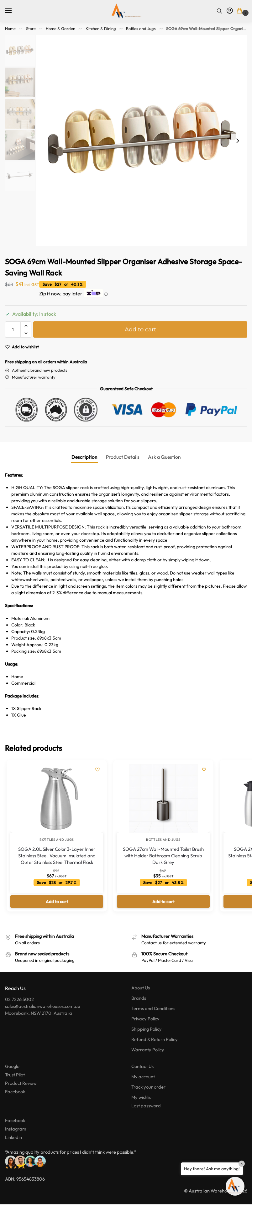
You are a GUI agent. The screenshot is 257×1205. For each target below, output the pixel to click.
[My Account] (229, 11)
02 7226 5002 (19, 999)
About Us (140, 988)
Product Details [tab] (122, 457)
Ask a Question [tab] (164, 457)
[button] (240, 11)
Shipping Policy (146, 1029)
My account (143, 1077)
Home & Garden (60, 28)
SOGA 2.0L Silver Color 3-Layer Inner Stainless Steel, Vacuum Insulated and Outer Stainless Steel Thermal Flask (57, 855)
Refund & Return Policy (154, 1039)
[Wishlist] (97, 769)
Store (31, 28)
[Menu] (14, 11)
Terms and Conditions (153, 1008)
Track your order (148, 1087)
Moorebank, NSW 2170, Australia (38, 1013)
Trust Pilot (15, 1075)
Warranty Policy (147, 1050)
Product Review (21, 1083)
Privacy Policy (145, 1019)
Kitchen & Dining (101, 28)
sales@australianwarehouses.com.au (42, 1006)
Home (10, 28)
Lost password (146, 1106)
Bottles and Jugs (141, 28)
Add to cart (140, 329)
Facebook (15, 1092)
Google (12, 1066)
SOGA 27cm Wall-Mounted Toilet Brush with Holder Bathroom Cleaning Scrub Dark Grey (163, 855)
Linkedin (13, 1137)
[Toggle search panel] (219, 11)
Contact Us (142, 1066)
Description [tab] (84, 457)
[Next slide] (237, 140)
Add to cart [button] (57, 901)
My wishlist (142, 1097)
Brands (138, 998)
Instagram (15, 1129)
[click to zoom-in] (141, 140)
